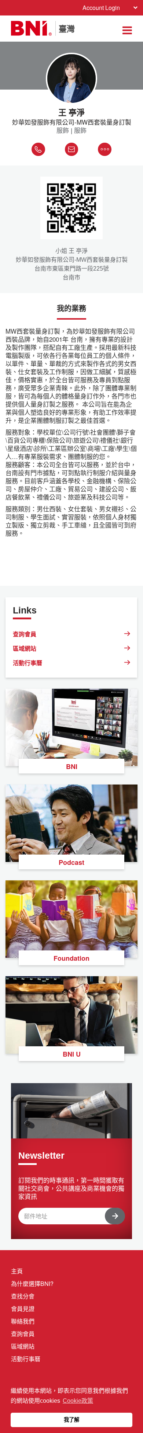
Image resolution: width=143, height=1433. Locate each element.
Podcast (71, 862)
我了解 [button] (71, 1420)
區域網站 (24, 648)
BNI (71, 766)
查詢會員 (24, 634)
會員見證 (22, 1308)
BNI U (72, 1054)
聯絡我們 (22, 1321)
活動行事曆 (27, 662)
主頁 (17, 1271)
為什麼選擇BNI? (32, 1283)
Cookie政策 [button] (78, 1401)
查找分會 (22, 1296)
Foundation (71, 958)
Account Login (101, 7)
